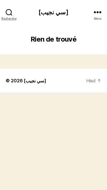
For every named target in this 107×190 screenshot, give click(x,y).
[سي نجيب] (53, 12)
